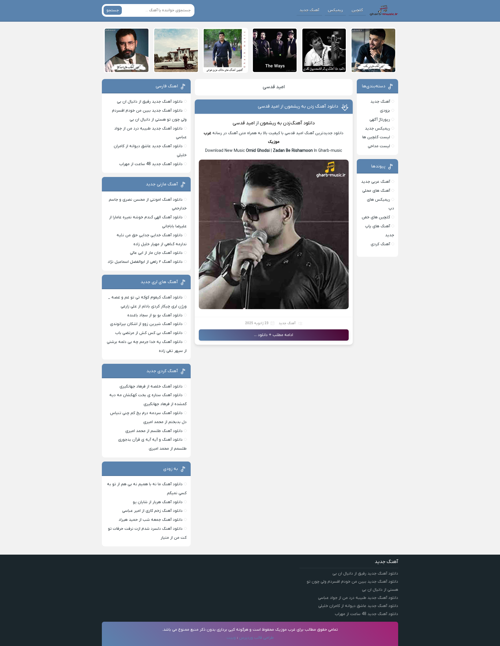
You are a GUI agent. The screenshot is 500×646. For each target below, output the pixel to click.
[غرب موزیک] (383, 10)
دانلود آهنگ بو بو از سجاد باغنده (155, 315)
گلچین (357, 10)
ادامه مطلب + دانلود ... (273, 335)
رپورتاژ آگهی (380, 119)
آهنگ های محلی (376, 190)
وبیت (231, 638)
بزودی (385, 110)
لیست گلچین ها (376, 137)
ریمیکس (335, 10)
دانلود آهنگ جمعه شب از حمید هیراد (151, 520)
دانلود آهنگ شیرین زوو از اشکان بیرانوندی (146, 324)
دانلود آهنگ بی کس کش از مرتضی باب (149, 333)
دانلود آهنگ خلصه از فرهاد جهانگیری (151, 386)
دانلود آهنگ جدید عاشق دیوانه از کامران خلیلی (358, 606)
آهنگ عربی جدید (375, 181)
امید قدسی (274, 87)
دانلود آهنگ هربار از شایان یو (158, 502)
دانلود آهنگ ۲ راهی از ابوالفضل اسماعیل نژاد (145, 262)
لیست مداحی (379, 146)
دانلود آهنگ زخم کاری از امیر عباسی (152, 511)
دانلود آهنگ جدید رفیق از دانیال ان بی (150, 101)
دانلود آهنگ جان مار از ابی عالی (156, 253)
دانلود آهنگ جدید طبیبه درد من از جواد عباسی (358, 598)
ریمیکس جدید (377, 128)
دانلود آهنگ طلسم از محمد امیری (154, 431)
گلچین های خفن (376, 217)
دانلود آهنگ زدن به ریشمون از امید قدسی (298, 106)
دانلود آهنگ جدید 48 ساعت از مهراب (151, 164)
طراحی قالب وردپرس (256, 638)
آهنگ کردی (380, 244)
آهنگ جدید (309, 10)
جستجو (112, 10)
